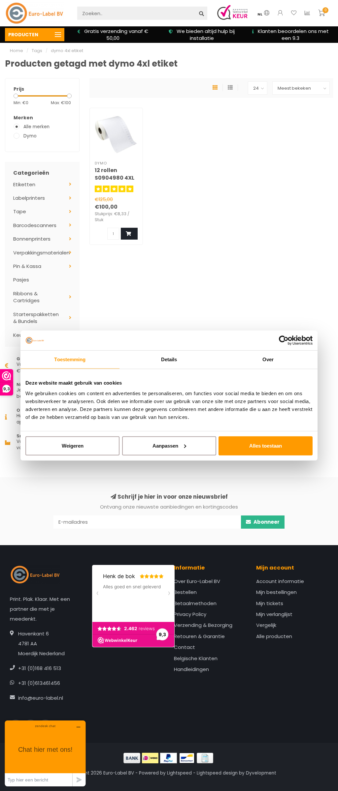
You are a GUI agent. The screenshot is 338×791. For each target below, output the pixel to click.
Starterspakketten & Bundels (36, 318)
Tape (19, 211)
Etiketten (24, 184)
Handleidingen (191, 669)
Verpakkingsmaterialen (41, 252)
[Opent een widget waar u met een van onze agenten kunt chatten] (45, 753)
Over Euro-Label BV (197, 581)
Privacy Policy (190, 614)
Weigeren (73, 445)
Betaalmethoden (195, 603)
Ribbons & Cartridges (26, 297)
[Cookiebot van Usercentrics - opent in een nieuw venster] (284, 340)
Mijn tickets (269, 603)
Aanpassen (165, 445)
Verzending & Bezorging (203, 625)
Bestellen (185, 592)
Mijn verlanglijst (274, 614)
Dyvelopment (261, 773)
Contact (184, 647)
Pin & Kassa (27, 266)
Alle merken (36, 127)
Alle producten (274, 636)
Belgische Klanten (196, 658)
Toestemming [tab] (69, 359)
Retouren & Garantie (199, 636)
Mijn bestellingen (276, 592)
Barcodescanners (34, 225)
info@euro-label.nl (40, 697)
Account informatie (280, 581)
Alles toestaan (265, 445)
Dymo (30, 136)
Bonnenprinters (32, 238)
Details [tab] (169, 359)
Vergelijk (266, 625)
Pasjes (21, 279)
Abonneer (266, 521)
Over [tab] (268, 359)
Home (16, 50)
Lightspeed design (217, 773)
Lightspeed (179, 773)
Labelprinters (29, 197)
